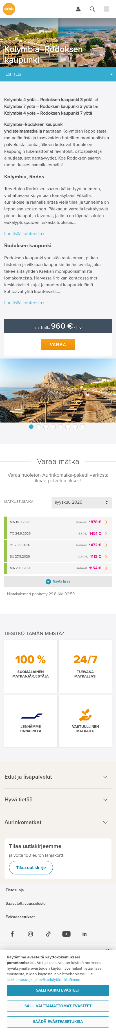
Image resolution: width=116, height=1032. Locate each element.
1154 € (89, 568)
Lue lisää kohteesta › (24, 234)
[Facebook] (12, 934)
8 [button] (82, 426)
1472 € (88, 545)
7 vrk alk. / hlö (58, 327)
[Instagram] (30, 934)
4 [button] (53, 426)
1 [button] (31, 426)
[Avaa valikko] (106, 9)
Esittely (14, 74)
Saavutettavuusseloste (26, 903)
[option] (58, 390)
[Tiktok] (48, 934)
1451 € (89, 533)
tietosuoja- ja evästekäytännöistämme (47, 979)
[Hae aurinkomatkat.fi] (92, 9)
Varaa (58, 344)
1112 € (89, 556)
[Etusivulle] (9, 9)
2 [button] (38, 426)
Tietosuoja (15, 890)
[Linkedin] (84, 934)
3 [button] (45, 426)
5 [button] (60, 426)
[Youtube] (66, 934)
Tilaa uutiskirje (31, 867)
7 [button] (75, 426)
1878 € (88, 522)
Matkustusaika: (19, 501)
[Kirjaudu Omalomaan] (78, 9)
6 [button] (67, 426)
